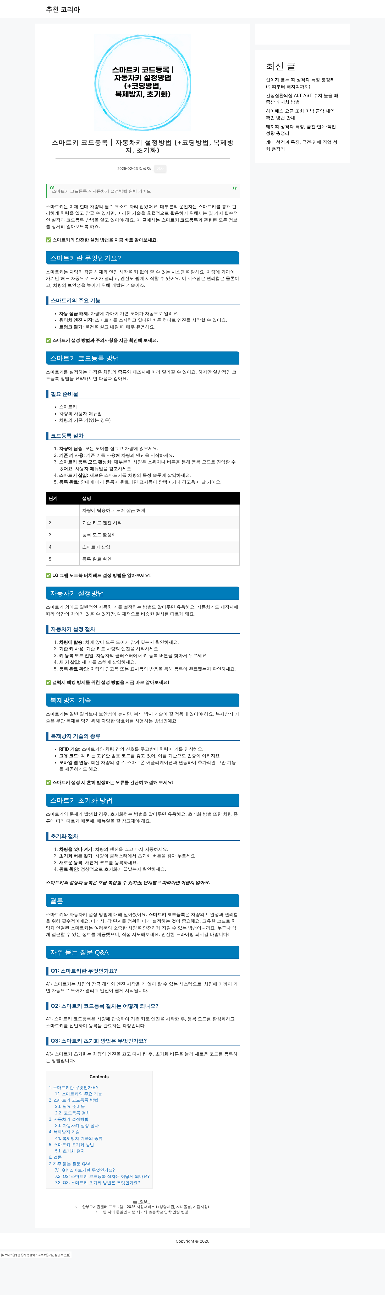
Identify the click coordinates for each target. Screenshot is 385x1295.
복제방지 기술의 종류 (79, 1138)
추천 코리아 (63, 9)
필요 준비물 (70, 1106)
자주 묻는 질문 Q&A (70, 1163)
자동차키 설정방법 (69, 1119)
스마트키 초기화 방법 (71, 1144)
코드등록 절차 (72, 1112)
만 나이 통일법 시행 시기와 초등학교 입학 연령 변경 (145, 1212)
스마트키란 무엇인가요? (73, 1087)
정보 (143, 1201)
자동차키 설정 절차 (77, 1125)
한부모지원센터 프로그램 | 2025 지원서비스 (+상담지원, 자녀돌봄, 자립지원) (145, 1207)
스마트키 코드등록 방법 (73, 1100)
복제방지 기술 (64, 1131)
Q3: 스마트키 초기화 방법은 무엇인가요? (97, 1182)
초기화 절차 (70, 1150)
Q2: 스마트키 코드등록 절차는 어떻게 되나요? (102, 1176)
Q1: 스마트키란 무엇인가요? (85, 1170)
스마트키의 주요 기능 (78, 1093)
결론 (55, 1157)
